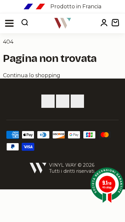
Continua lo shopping (31, 75)
